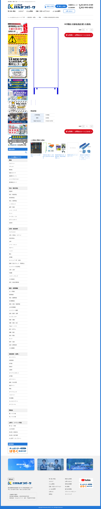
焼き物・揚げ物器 (13, 435)
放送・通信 (12, 335)
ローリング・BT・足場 (14, 260)
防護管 (10, 191)
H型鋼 (10, 272)
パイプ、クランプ (13, 276)
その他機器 (12, 348)
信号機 (10, 376)
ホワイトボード (13, 219)
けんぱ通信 (30, 11)
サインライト (12, 357)
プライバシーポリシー (70, 491)
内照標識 (11, 360)
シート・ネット (13, 244)
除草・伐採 (12, 341)
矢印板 (10, 363)
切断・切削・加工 (13, 323)
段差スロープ (12, 172)
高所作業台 (12, 238)
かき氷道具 (12, 429)
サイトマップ (68, 494)
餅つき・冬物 (12, 425)
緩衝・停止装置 (13, 382)
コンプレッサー (13, 316)
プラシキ (11, 166)
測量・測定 (12, 332)
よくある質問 (56, 11)
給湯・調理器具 (13, 345)
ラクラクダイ (12, 232)
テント (10, 213)
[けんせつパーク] (21, 7)
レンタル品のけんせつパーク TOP (16, 17)
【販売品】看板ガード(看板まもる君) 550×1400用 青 (48, 156)
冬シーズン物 (12, 416)
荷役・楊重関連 (13, 297)
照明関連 (11, 294)
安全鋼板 (11, 398)
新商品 (50, 494)
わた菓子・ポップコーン (15, 438)
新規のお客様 (50, 6)
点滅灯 (10, 369)
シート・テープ (13, 210)
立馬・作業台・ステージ (15, 235)
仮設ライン (12, 385)
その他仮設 (12, 279)
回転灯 (10, 366)
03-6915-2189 (87, 5)
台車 (10, 241)
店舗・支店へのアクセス (43, 11)
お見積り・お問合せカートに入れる (79, 35)
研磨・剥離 (12, 319)
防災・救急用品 (13, 194)
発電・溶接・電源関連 (14, 304)
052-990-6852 (87, 7)
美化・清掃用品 (13, 200)
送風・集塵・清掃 (13, 313)
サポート (11, 247)
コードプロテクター (14, 179)
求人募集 (67, 486)
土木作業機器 (12, 307)
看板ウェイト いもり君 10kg (35, 155)
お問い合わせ (69, 11)
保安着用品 (12, 197)
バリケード (12, 395)
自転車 (10, 222)
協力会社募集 (68, 489)
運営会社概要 (68, 484)
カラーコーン (12, 379)
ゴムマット (12, 163)
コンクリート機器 (13, 310)
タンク (10, 338)
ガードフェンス (13, 391)
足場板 (10, 257)
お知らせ (51, 491)
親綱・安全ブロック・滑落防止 (17, 263)
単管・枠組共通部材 (14, 282)
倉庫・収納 (12, 207)
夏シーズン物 (12, 413)
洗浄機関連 (12, 301)
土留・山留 (12, 269)
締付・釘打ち (12, 329)
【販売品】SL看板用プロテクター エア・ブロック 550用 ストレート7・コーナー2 (85, 157)
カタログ (21, 11)
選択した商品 (62, 6)
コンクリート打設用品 (14, 266)
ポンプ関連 (12, 291)
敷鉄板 (10, 169)
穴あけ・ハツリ (13, 326)
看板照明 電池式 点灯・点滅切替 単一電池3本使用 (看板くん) (60, 156)
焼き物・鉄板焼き (13, 432)
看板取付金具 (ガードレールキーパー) (72, 155)
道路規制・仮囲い (31, 17)
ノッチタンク (12, 204)
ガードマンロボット (14, 373)
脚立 (10, 254)
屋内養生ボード (13, 182)
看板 (40, 17)
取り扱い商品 (11, 11)
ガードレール (12, 404)
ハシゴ (10, 250)
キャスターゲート (13, 401)
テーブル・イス (13, 216)
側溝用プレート (13, 176)
